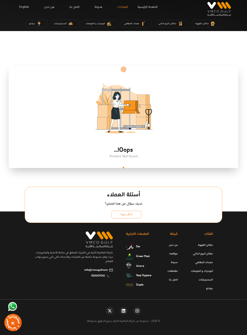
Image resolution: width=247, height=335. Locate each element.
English (24, 7)
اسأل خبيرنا (126, 214)
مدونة (98, 7)
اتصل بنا (74, 7)
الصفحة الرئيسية (147, 7)
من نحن (49, 7)
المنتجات (122, 7)
